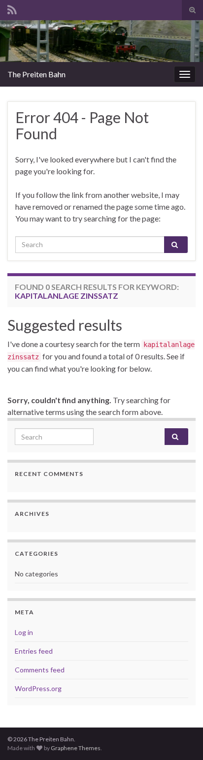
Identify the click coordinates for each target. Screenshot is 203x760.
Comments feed (40, 669)
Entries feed (34, 651)
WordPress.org (38, 688)
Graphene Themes (76, 748)
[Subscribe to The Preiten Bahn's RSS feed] (12, 8)
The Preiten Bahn (36, 74)
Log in (24, 632)
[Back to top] (181, 738)
